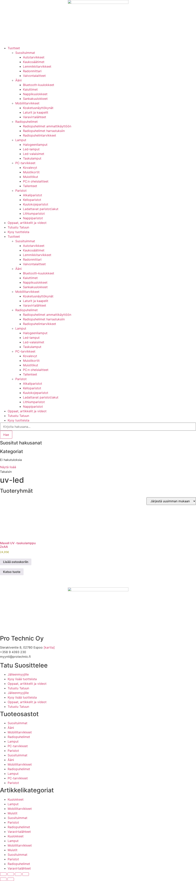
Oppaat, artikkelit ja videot (27, 223)
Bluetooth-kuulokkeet (38, 85)
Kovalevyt (30, 167)
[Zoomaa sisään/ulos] (3, 874)
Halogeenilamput (35, 144)
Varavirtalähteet (34, 117)
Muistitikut (30, 177)
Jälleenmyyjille (18, 674)
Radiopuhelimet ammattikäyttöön (47, 126)
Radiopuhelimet (26, 122)
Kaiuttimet (30, 89)
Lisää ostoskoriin (15, 562)
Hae (6, 435)
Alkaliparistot (32, 195)
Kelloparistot (32, 200)
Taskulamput (32, 158)
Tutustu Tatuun (18, 227)
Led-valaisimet (33, 154)
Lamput (20, 140)
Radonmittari (32, 71)
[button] (6, 472)
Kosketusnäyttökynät (38, 108)
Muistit (12, 813)
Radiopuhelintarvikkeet (39, 135)
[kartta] (49, 647)
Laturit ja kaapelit (35, 112)
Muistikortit (31, 172)
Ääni (18, 80)
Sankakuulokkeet (35, 99)
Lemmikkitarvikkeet (37, 66)
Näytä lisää (8, 467)
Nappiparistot (33, 218)
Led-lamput (31, 149)
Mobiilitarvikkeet (27, 103)
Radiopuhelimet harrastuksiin (44, 131)
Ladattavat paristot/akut (40, 209)
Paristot (21, 190)
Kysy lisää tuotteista (22, 679)
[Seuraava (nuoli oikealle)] (10, 879)
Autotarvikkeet (33, 57)
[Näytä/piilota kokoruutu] (10, 874)
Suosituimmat (25, 53)
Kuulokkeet (16, 799)
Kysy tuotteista (18, 232)
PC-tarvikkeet (25, 163)
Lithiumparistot (34, 213)
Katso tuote (11, 572)
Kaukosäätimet (33, 62)
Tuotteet (14, 48)
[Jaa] (18, 874)
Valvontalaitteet (34, 76)
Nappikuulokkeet (35, 94)
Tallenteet (30, 186)
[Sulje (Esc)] (25, 874)
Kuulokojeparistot (35, 204)
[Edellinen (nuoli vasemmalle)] (3, 879)
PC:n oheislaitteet (35, 181)
